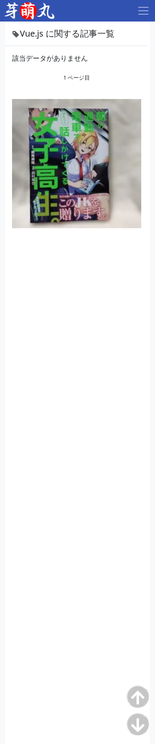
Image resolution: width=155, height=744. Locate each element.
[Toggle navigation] (143, 11)
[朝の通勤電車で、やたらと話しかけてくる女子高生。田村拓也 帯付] (76, 162)
